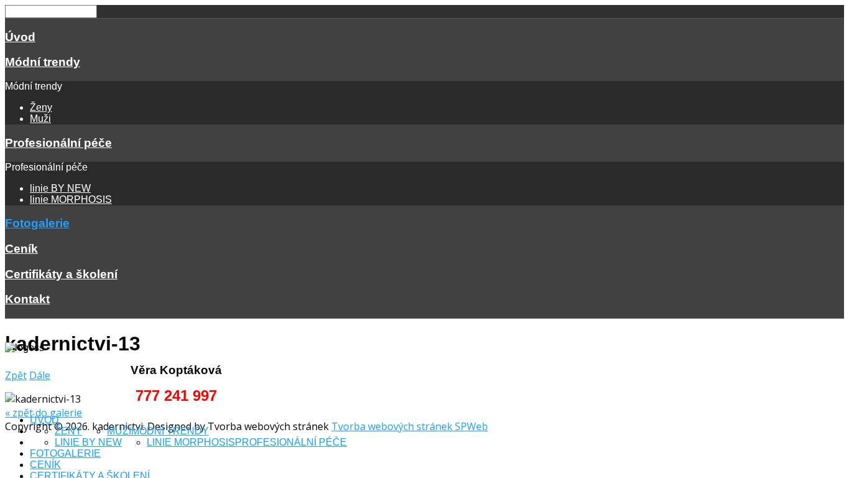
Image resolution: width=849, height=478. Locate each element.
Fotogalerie (37, 223)
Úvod (20, 37)
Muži (40, 118)
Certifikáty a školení (61, 274)
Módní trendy (42, 61)
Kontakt (27, 299)
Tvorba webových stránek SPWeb (409, 426)
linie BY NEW (60, 188)
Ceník (21, 248)
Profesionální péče (58, 142)
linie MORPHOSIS (71, 199)
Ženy (41, 107)
